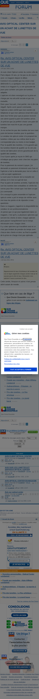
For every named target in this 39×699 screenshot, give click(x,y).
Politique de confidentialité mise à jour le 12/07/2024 (17, 360)
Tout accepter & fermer (20, 369)
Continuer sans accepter (26, 329)
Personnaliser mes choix (12, 364)
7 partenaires (27, 339)
